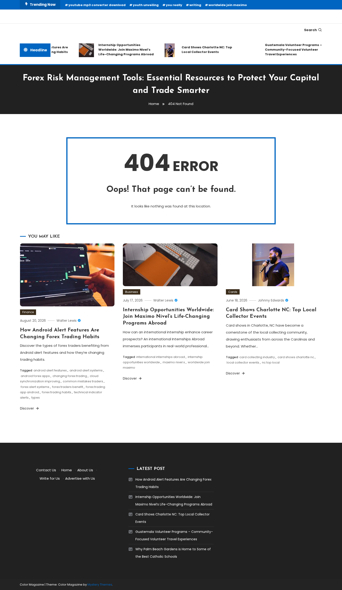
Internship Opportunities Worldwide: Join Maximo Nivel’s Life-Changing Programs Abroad (120, 49)
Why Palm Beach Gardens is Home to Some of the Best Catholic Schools (173, 553)
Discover (27, 408)
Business (131, 292)
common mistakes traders (83, 381)
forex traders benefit (67, 387)
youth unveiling (146, 5)
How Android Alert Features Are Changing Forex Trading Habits (173, 483)
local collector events (243, 362)
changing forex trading (70, 376)
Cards (232, 292)
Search (310, 30)
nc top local (271, 362)
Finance (28, 312)
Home (66, 470)
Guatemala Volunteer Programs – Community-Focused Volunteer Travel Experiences (288, 49)
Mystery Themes (99, 584)
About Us (85, 470)
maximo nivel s (174, 362)
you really (174, 5)
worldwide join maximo (227, 5)
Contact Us (46, 470)
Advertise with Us (80, 478)
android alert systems (86, 370)
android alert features (50, 370)
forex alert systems (35, 387)
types (35, 397)
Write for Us (50, 478)
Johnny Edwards (271, 300)
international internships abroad (160, 357)
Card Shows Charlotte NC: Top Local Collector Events (201, 49)
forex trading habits (56, 392)
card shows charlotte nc (296, 357)
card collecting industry (257, 357)
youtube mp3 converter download (97, 5)
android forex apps (35, 376)
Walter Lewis (67, 320)
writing (195, 5)
